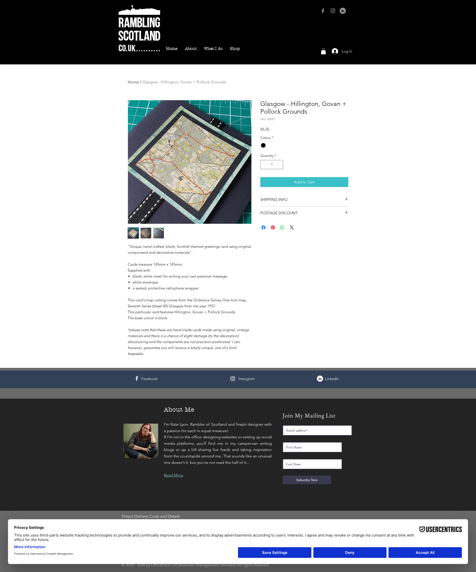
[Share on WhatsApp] (282, 227)
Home (133, 82)
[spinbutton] (271, 164)
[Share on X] (292, 227)
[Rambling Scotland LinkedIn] (343, 11)
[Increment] (279, 164)
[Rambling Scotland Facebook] (323, 11)
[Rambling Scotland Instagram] (333, 11)
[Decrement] (264, 164)
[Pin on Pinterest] (273, 227)
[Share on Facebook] (264, 227)
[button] (323, 51)
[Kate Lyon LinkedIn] (320, 379)
